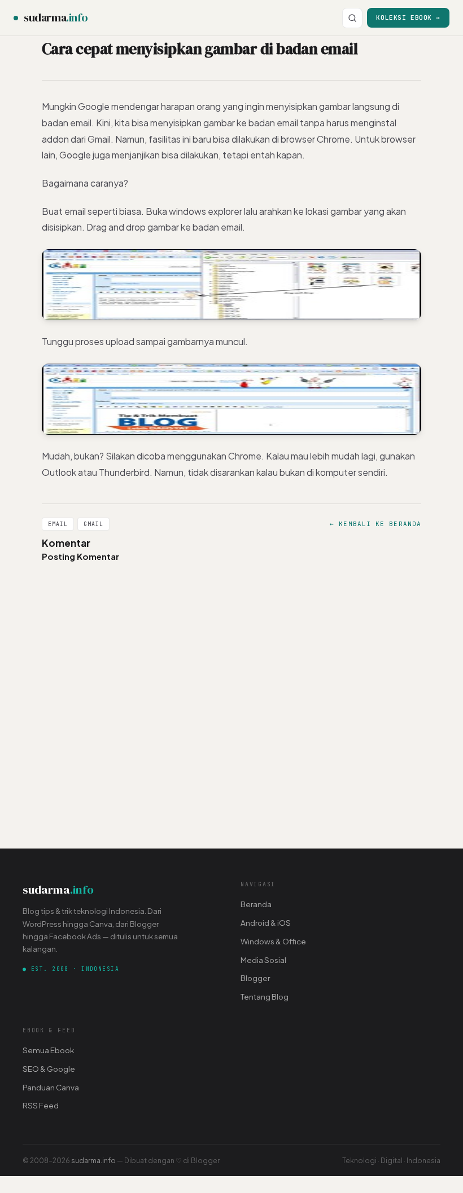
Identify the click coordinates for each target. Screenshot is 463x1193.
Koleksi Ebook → (408, 17)
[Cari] (352, 18)
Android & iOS (266, 922)
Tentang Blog (265, 996)
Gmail (93, 524)
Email (58, 524)
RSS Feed (41, 1105)
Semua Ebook (48, 1050)
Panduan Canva (51, 1087)
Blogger (255, 978)
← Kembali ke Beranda (375, 524)
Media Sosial (263, 960)
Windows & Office (273, 941)
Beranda (256, 904)
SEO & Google (49, 1068)
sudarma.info (93, 1160)
